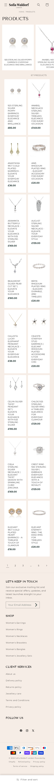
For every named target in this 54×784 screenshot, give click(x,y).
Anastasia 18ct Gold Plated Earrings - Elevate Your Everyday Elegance (14, 172)
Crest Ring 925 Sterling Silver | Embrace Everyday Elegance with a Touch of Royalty (38, 474)
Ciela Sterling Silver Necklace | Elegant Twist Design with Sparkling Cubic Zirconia (15, 476)
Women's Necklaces (16, 636)
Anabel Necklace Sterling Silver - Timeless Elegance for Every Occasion (37, 114)
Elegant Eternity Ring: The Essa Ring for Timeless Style (37, 535)
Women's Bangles (15, 649)
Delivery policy (14, 680)
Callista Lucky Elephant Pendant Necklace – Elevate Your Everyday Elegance (14, 346)
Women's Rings (14, 629)
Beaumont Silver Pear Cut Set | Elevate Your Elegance (14, 287)
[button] (6, 5)
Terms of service (20, 766)
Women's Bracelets (16, 642)
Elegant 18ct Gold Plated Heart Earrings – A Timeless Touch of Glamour (15, 536)
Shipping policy (37, 766)
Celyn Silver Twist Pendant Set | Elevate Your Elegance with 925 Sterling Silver (15, 413)
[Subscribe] (36, 605)
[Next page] (46, 565)
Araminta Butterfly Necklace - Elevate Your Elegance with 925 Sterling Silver (14, 231)
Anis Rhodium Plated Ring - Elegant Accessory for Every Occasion (38, 171)
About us (11, 674)
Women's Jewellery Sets (19, 655)
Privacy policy (13, 707)
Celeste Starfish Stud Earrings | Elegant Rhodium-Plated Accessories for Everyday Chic (38, 349)
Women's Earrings (16, 623)
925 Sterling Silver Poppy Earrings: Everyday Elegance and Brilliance (15, 114)
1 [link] (7, 565)
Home (21, 12)
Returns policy (13, 687)
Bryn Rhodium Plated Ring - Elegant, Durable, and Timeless (38, 289)
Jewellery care (13, 693)
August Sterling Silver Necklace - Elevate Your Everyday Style (37, 230)
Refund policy (24, 762)
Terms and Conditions (18, 700)
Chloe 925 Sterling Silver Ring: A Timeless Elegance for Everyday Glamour (38, 410)
